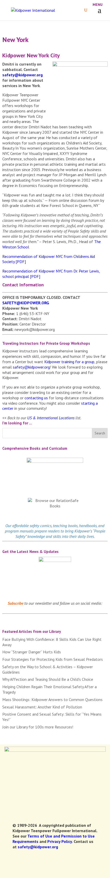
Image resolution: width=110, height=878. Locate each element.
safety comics (40, 525)
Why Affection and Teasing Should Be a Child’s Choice (47, 679)
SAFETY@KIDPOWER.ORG (25, 302)
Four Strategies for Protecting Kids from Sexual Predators (52, 659)
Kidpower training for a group (69, 361)
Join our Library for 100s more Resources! (37, 726)
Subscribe (15, 603)
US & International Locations (50, 417)
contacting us (36, 397)
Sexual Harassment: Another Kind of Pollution (42, 706)
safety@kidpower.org (22, 74)
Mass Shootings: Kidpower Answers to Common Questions (52, 699)
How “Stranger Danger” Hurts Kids (31, 651)
